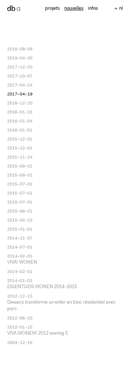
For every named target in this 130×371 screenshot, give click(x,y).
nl (121, 8)
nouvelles (73, 8)
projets (52, 8)
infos (93, 8)
